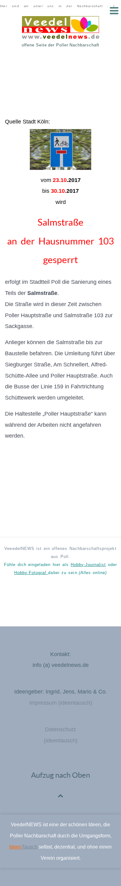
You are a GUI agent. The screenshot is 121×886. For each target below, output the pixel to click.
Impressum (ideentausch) (60, 703)
